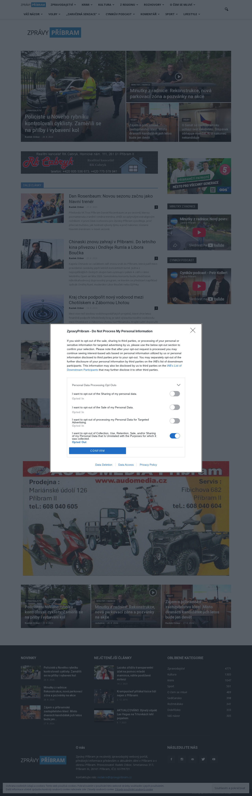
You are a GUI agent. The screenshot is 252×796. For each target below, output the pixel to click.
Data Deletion (103, 464)
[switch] (175, 393)
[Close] (194, 331)
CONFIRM (97, 450)
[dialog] (126, 398)
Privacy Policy (148, 464)
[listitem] (126, 385)
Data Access (126, 464)
